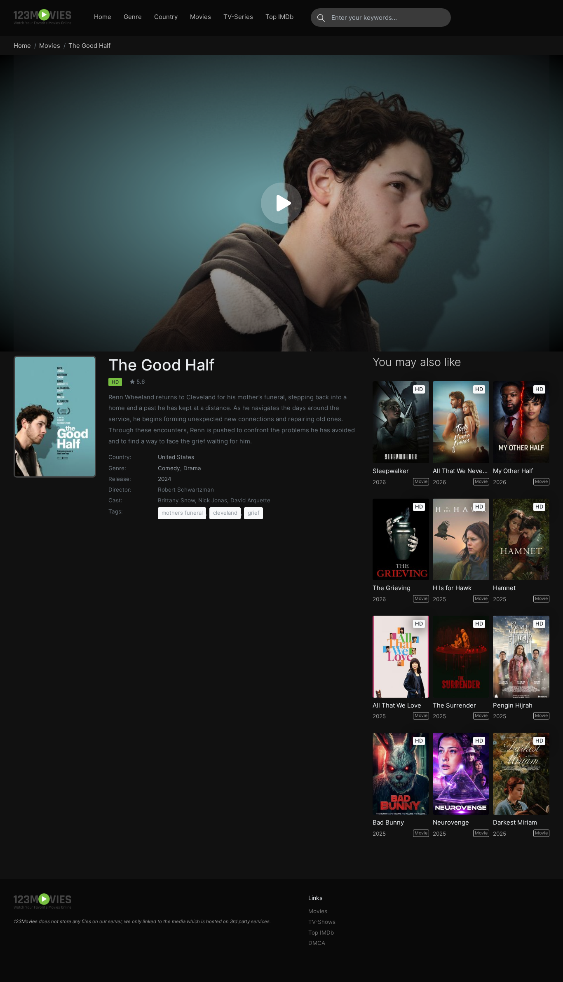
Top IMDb (279, 17)
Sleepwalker (391, 471)
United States (176, 457)
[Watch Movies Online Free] (42, 17)
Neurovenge (451, 822)
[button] (281, 203)
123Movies (26, 921)
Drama (192, 468)
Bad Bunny (388, 822)
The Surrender (454, 705)
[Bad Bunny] (401, 774)
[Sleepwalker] (401, 422)
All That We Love (397, 705)
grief (254, 512)
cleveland (225, 512)
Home (102, 17)
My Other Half (513, 471)
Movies (200, 17)
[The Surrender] (461, 657)
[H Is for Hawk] (461, 540)
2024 (164, 479)
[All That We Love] (401, 657)
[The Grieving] (401, 540)
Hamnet (504, 588)
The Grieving (392, 588)
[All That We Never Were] (461, 422)
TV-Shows (321, 922)
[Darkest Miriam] (521, 774)
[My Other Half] (521, 422)
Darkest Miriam (515, 822)
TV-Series (238, 17)
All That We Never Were (461, 471)
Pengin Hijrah (513, 705)
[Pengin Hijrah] (521, 657)
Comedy (169, 468)
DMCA (316, 943)
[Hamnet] (521, 540)
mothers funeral (182, 512)
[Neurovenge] (461, 774)
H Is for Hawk (452, 588)
